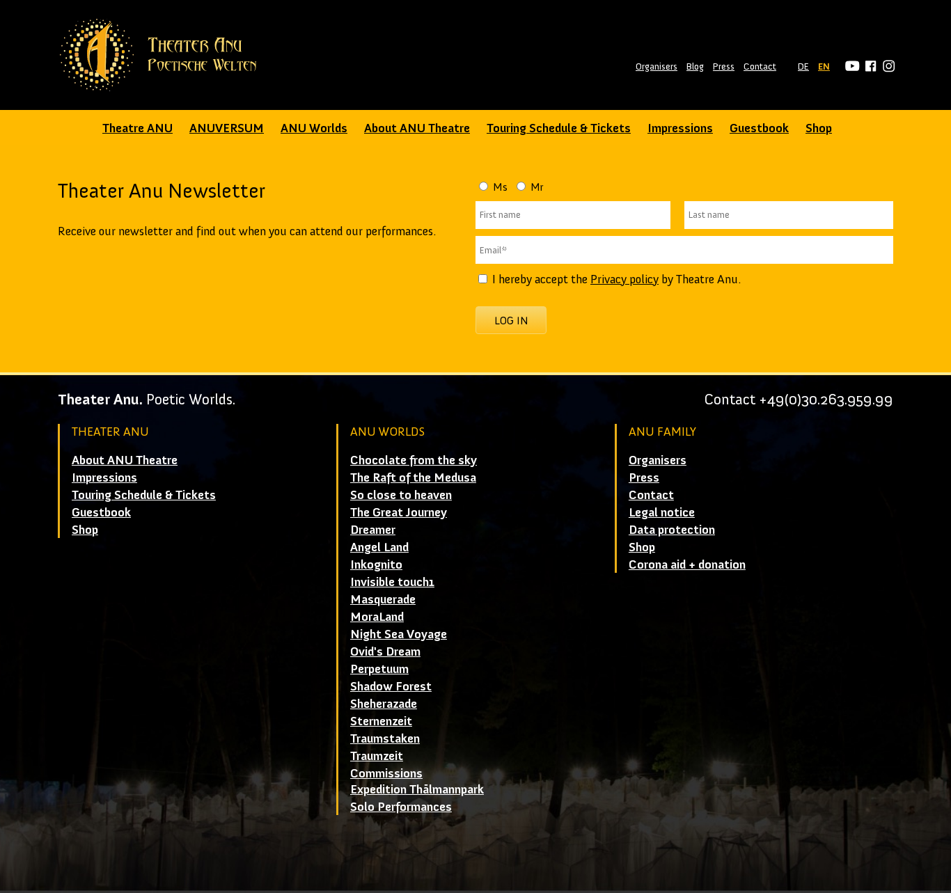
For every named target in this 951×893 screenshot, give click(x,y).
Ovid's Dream (385, 651)
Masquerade (383, 599)
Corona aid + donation (687, 564)
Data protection (672, 529)
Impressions (680, 128)
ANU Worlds (314, 128)
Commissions (386, 773)
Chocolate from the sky (413, 460)
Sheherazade (383, 703)
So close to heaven (401, 495)
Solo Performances (401, 806)
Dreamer (372, 529)
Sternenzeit (381, 721)
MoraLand (377, 616)
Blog (695, 66)
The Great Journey (398, 512)
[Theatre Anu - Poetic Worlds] (162, 55)
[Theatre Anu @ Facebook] (868, 66)
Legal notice (662, 512)
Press (723, 66)
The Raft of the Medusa (413, 477)
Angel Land (379, 547)
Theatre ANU (137, 128)
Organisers (656, 66)
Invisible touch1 (392, 582)
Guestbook (759, 128)
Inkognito (376, 564)
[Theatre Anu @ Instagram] (886, 66)
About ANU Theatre (417, 128)
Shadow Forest (391, 686)
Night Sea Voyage (398, 634)
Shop (818, 128)
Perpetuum (379, 669)
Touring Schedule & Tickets (559, 128)
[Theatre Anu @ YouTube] (850, 66)
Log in (511, 320)
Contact (760, 66)
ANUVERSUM (226, 128)
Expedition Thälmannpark (417, 789)
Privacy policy (624, 279)
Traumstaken (385, 738)
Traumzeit (376, 756)
